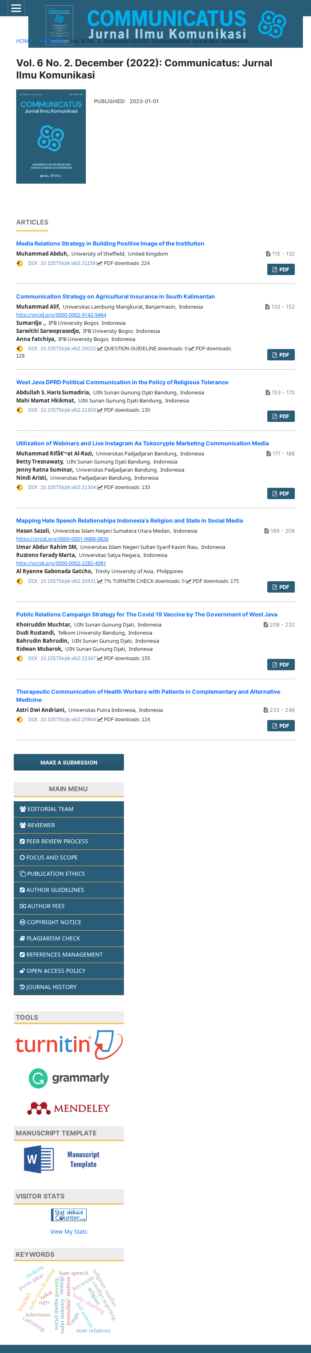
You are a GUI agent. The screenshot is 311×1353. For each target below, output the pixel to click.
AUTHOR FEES (46, 906)
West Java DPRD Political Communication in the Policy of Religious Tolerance (122, 382)
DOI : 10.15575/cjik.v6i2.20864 (62, 719)
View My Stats (68, 1231)
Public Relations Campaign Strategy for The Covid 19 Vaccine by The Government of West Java (146, 614)
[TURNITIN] (69, 1044)
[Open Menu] (16, 8)
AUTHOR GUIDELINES (55, 890)
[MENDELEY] (69, 1108)
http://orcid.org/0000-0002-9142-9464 (61, 314)
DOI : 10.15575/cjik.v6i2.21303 (62, 410)
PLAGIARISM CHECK (53, 938)
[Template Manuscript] (69, 1158)
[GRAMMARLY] (69, 1078)
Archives (52, 41)
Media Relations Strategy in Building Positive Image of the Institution (110, 243)
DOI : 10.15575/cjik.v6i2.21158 (62, 263)
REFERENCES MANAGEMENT (64, 954)
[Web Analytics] (69, 1214)
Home (24, 41)
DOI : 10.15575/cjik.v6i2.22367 (62, 658)
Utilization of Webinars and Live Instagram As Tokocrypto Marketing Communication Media (142, 443)
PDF (284, 269)
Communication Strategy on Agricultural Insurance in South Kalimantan (115, 296)
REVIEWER (41, 825)
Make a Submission (69, 762)
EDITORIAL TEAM (51, 809)
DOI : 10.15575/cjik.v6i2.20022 (62, 348)
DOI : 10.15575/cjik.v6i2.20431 (62, 581)
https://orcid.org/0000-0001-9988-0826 (62, 538)
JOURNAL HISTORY (51, 987)
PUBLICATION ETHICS (56, 873)
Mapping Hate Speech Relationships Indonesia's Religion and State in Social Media (129, 520)
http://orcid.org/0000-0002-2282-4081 (61, 563)
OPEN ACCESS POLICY (56, 970)
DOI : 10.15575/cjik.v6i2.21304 (62, 487)
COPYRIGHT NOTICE (54, 922)
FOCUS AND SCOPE (52, 857)
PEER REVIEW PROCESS (57, 841)
